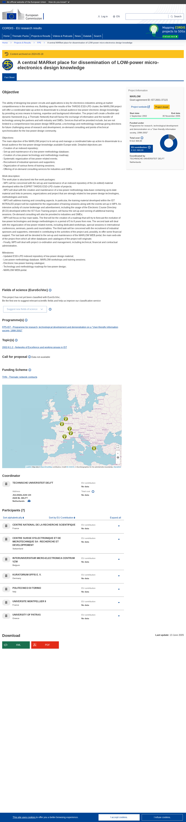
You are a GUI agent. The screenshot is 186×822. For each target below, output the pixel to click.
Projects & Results (40, 36)
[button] (116, 16)
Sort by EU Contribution (61, 517)
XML (18, 645)
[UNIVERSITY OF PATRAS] (94, 448)
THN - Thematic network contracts (19, 377)
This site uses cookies (24, 817)
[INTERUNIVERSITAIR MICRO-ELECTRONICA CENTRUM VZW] (66, 419)
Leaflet (28, 467)
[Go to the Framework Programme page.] (7, 64)
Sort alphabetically (13, 517)
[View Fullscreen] (118, 446)
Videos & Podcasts (62, 36)
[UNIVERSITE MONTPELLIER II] (64, 436)
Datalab (87, 36)
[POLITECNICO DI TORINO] (70, 433)
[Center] (118, 457)
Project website (141, 106)
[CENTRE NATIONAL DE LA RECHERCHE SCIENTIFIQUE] (62, 424)
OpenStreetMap (46, 467)
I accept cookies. (119, 817)
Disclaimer (117, 467)
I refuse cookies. (162, 817)
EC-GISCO (70, 467)
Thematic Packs (20, 36)
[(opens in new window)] (25, 14)
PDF (47, 645)
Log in (104, 16)
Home (6, 36)
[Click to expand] (119, 526)
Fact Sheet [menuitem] (10, 77)
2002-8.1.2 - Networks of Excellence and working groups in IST (34, 347)
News (78, 36)
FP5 (39, 42)
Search (97, 36)
